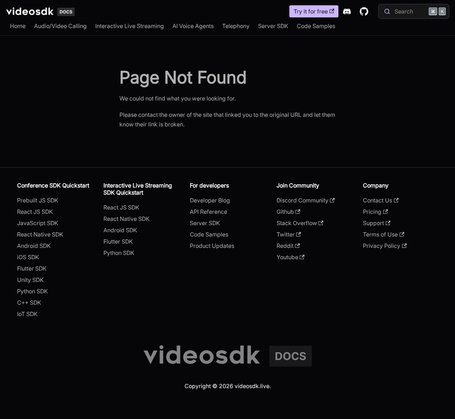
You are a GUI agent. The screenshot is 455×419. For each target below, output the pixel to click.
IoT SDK (27, 313)
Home (18, 25)
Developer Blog (210, 200)
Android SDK (34, 245)
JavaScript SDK (37, 223)
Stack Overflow (297, 223)
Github (285, 211)
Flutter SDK (32, 268)
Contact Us (377, 200)
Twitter (286, 234)
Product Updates (212, 245)
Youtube (287, 257)
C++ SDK (29, 302)
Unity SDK (30, 279)
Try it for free (311, 11)
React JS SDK (35, 211)
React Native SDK (40, 234)
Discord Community (302, 200)
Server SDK (273, 25)
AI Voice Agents (193, 25)
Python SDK (32, 291)
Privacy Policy (381, 245)
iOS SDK (28, 257)
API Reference (208, 211)
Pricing (372, 211)
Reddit (285, 245)
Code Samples (316, 25)
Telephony (236, 25)
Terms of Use (380, 234)
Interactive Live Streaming (129, 25)
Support (373, 223)
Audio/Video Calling (60, 25)
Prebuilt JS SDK (37, 200)
